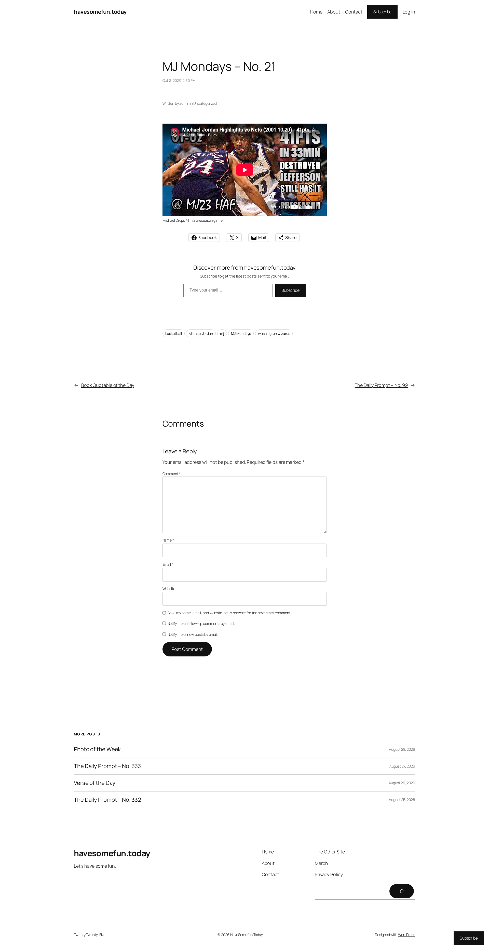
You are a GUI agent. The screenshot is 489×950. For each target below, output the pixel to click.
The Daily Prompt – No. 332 (107, 800)
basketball (173, 333)
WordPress (406, 934)
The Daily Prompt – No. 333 (107, 766)
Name (168, 540)
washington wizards (274, 333)
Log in (409, 12)
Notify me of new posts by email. (193, 634)
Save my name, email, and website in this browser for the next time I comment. (229, 612)
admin (184, 103)
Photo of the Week (97, 749)
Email (167, 564)
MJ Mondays (241, 333)
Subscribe (382, 12)
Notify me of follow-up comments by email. (201, 623)
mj (222, 333)
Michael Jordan (201, 333)
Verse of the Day (94, 783)
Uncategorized (205, 103)
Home (316, 12)
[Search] (401, 891)
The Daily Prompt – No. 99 (381, 385)
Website (168, 588)
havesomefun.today (100, 12)
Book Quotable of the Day (107, 385)
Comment (171, 473)
